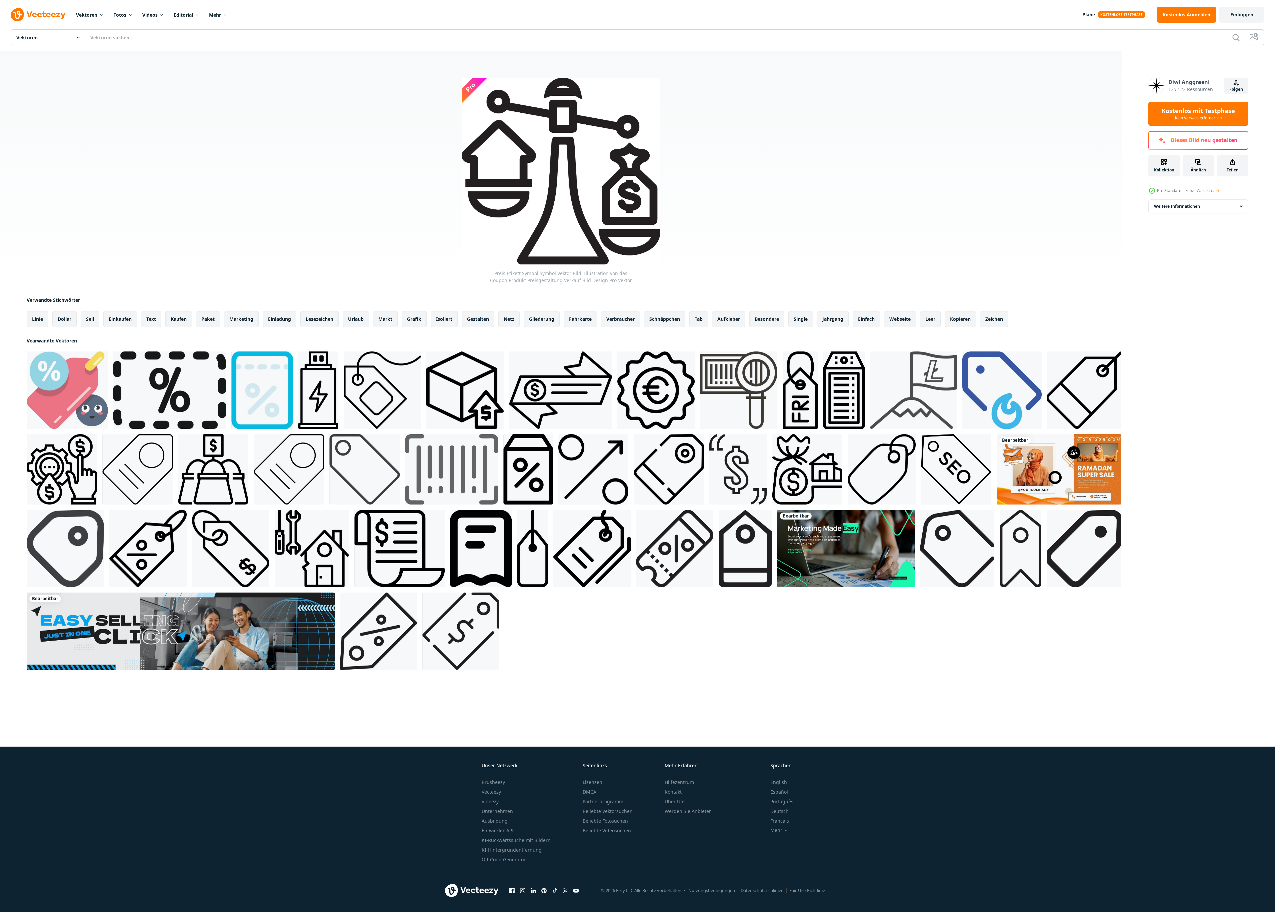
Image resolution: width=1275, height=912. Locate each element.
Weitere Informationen (1177, 206)
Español (779, 792)
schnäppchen (664, 319)
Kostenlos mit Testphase (1198, 114)
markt (385, 319)
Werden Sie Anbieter (688, 811)
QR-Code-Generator (504, 859)
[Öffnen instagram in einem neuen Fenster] (522, 890)
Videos (150, 15)
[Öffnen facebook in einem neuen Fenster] (512, 890)
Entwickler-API (498, 830)
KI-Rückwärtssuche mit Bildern (516, 840)
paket (208, 319)
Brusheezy (493, 782)
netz (509, 319)
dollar (64, 319)
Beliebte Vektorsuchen (608, 811)
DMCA (589, 792)
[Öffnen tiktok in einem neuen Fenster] (554, 890)
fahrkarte (580, 319)
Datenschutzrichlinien (762, 890)
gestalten (478, 319)
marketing (241, 319)
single (801, 319)
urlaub (356, 319)
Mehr (215, 15)
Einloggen (1241, 14)
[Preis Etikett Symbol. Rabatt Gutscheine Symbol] (67, 390)
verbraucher (620, 319)
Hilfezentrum (679, 782)
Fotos (119, 15)
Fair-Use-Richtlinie (807, 890)
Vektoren (86, 15)
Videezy (490, 801)
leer (930, 319)
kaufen (179, 319)
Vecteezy (491, 792)
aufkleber (728, 319)
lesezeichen (319, 319)
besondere (767, 319)
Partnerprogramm (603, 801)
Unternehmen (497, 811)
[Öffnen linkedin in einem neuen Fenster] (533, 890)
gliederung (541, 319)
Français (779, 821)
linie (37, 319)
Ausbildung (495, 821)
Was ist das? (1208, 190)
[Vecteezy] (38, 14)
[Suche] (1236, 37)
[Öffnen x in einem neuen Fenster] (565, 890)
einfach (866, 319)
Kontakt (673, 792)
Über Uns (675, 801)
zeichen (994, 319)
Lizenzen (592, 782)
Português (781, 801)
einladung (279, 319)
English (778, 782)
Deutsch (779, 811)
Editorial (183, 15)
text (151, 319)
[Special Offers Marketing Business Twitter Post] (846, 548)
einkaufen (120, 319)
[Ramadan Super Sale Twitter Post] (1059, 469)
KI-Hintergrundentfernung (512, 850)
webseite (900, 319)
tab (699, 319)
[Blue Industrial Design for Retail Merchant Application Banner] (181, 631)
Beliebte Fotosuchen (605, 821)
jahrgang (832, 319)
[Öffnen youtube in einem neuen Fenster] (576, 890)
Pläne (1088, 14)
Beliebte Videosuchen (607, 830)
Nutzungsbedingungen (711, 890)
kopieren (960, 319)
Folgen (1236, 89)
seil (90, 319)
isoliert (444, 319)
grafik (414, 319)
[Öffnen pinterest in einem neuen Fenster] (544, 890)
